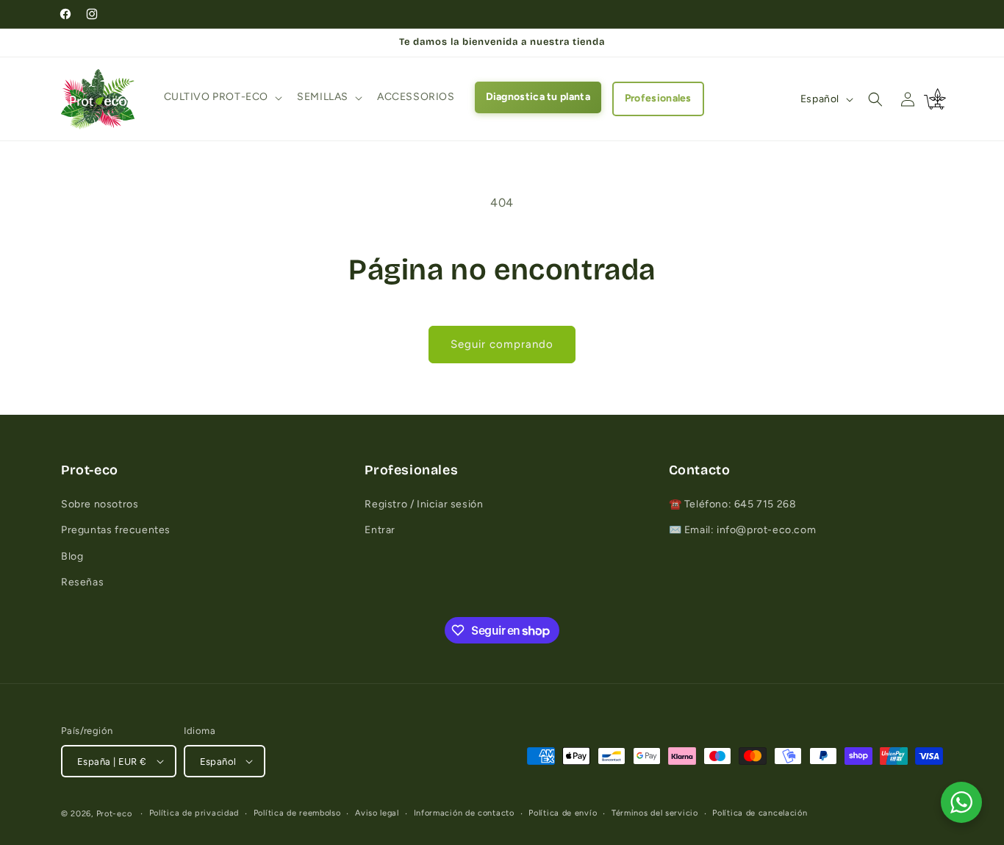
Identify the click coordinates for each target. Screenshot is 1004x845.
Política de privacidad (194, 813)
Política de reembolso (297, 813)
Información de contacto (464, 813)
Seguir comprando (502, 344)
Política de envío (562, 813)
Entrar (380, 530)
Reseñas (82, 582)
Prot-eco (114, 814)
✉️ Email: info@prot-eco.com (743, 530)
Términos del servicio (655, 813)
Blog (72, 556)
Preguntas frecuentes (116, 530)
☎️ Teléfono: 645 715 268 (733, 504)
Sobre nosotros (99, 504)
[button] (222, 97)
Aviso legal (377, 813)
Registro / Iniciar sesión (424, 504)
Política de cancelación (759, 813)
